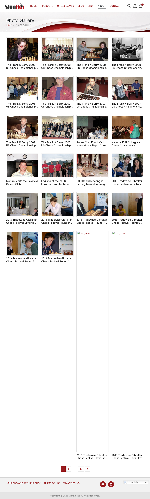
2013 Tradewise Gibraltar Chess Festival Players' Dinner (91, 458)
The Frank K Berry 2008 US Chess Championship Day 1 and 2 (21, 106)
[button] (129, 6)
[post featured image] (22, 50)
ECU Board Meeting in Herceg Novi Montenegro (92, 182)
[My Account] (135, 6)
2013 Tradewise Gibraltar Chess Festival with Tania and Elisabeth (127, 184)
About (102, 6)
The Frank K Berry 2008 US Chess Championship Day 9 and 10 (21, 67)
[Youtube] (103, 484)
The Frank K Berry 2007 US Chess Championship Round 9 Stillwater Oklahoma (56, 108)
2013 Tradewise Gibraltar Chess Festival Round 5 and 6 (127, 222)
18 (81, 469)
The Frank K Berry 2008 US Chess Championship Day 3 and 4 (126, 67)
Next (87, 469)
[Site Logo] (14, 6)
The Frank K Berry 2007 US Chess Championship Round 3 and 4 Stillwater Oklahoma (21, 147)
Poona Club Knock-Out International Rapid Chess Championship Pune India (92, 145)
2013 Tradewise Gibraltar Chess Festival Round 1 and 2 (56, 261)
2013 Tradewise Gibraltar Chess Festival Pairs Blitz (127, 457)
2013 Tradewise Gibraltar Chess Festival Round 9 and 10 (56, 222)
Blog (81, 6)
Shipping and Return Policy (24, 483)
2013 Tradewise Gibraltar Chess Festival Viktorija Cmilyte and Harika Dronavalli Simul (21, 224)
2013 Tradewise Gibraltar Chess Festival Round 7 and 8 (91, 222)
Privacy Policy (71, 483)
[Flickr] (111, 484)
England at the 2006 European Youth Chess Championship (55, 184)
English (133, 482)
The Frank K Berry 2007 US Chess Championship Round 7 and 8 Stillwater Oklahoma (91, 108)
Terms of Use (52, 483)
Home (33, 6)
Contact (115, 6)
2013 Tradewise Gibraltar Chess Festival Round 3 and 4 (21, 261)
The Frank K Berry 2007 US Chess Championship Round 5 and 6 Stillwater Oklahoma (126, 108)
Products (47, 6)
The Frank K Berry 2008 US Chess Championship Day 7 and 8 (56, 67)
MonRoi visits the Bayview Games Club (22, 182)
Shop (91, 6)
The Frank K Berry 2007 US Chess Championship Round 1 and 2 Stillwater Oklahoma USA (56, 147)
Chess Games (65, 6)
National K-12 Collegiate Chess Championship (126, 144)
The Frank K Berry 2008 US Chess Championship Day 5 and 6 (91, 67)
